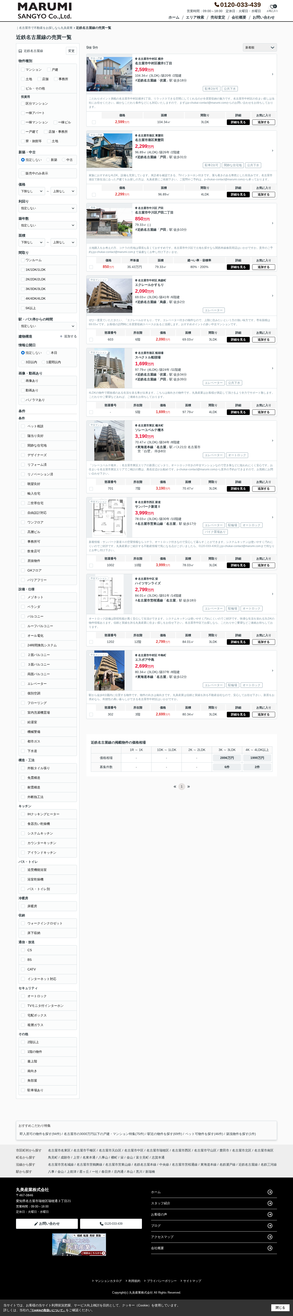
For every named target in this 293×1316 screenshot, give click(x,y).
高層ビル (33, 532)
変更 (71, 51)
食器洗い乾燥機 (38, 824)
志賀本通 (158, 1157)
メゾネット (35, 597)
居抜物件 (33, 561)
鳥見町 (53, 1157)
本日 (54, 353)
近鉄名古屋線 (147, 80)
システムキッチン (40, 833)
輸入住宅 (33, 493)
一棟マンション (37, 122)
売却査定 (218, 17)
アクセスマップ (162, 1237)
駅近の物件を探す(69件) (164, 1134)
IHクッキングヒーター (43, 814)
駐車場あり (35, 1090)
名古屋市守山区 (205, 1150)
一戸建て (32, 131)
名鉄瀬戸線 (228, 1164)
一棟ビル (64, 122)
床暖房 (32, 906)
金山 (130, 1157)
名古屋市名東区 (59, 1150)
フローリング (37, 703)
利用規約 (134, 1281)
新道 (158, 502)
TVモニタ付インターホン (45, 1005)
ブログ (156, 1225)
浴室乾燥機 (35, 879)
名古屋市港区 (146, 135)
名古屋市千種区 (84, 1150)
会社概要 (239, 17)
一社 (95, 1171)
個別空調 (33, 693)
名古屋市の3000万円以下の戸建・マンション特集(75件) (104, 1134)
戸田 (163, 157)
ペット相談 (35, 426)
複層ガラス (35, 1025)
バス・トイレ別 (38, 889)
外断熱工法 (35, 797)
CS (29, 950)
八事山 (103, 1157)
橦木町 (159, 425)
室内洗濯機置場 (38, 712)
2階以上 (33, 1042)
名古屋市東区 (146, 425)
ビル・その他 (35, 88)
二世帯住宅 (35, 503)
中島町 (162, 655)
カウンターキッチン (41, 843)
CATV (31, 969)
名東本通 (89, 1157)
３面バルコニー (38, 664)
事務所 (63, 79)
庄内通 (119, 1171)
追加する (264, 122)
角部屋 (32, 1080)
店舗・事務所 (58, 131)
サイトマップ (192, 1281)
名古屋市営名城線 (61, 1164)
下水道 (32, 751)
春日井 (106, 1171)
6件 (227, 767)
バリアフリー (37, 580)
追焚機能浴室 (37, 870)
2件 (257, 767)
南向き (32, 1071)
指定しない (34, 160)
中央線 (164, 1164)
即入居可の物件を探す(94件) (40, 1134)
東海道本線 (145, 447)
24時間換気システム (42, 645)
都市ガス (33, 741)
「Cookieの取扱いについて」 (47, 1310)
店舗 (45, 79)
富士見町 (143, 1157)
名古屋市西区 (146, 502)
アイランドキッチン (41, 852)
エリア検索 (195, 17)
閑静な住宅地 (37, 445)
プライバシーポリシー (162, 1281)
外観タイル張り (38, 768)
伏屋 (163, 80)
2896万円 (227, 758)
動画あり (32, 390)
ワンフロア (35, 522)
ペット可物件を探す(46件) (204, 1134)
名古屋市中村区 (147, 58)
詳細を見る (238, 122)
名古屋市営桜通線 (150, 600)
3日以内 (31, 362)
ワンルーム (34, 260)
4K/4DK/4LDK (36, 298)
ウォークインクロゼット (45, 923)
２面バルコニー (38, 655)
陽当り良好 (35, 436)
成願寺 (66, 1157)
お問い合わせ (264, 17)
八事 (51, 1171)
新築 (54, 160)
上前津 (71, 1171)
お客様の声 (159, 1214)
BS (29, 959)
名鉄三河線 (269, 1164)
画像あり (32, 380)
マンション (34, 69)
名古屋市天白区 (110, 1150)
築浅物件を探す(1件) (241, 1134)
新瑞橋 (150, 1171)
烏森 (163, 302)
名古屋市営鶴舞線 (90, 1164)
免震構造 (33, 778)
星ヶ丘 (84, 1171)
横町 (114, 1157)
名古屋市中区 (146, 578)
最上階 (32, 1061)
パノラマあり (35, 400)
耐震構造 (33, 787)
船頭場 (159, 353)
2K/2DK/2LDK (36, 279)
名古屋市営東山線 (150, 523)
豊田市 (224, 1150)
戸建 (55, 69)
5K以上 (31, 308)
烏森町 (162, 280)
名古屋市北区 (241, 1150)
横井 (160, 58)
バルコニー (35, 616)
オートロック (37, 996)
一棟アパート (35, 113)
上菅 (77, 1157)
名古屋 (161, 447)
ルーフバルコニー (40, 626)
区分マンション (37, 103)
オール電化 (35, 635)
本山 (130, 1171)
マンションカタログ (108, 1281)
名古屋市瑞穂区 (157, 1150)
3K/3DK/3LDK (36, 289)
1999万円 (257, 758)
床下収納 (33, 933)
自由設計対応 (37, 512)
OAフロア (34, 570)
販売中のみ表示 (37, 173)
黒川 (139, 1171)
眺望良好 (33, 484)
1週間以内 (53, 362)
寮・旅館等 (34, 141)
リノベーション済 (40, 474)
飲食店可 (33, 551)
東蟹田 (159, 135)
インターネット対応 (41, 979)
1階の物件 (34, 1051)
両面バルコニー (38, 674)
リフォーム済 (37, 464)
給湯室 (32, 722)
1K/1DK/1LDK (36, 269)
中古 (69, 160)
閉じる (280, 1307)
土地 (29, 79)
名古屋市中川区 (147, 208)
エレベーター (37, 683)
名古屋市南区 (264, 1150)
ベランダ (33, 607)
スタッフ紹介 (160, 1203)
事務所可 (33, 541)
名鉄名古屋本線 (145, 1164)
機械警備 (33, 732)
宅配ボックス (37, 1015)
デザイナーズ (37, 455)
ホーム (173, 17)
